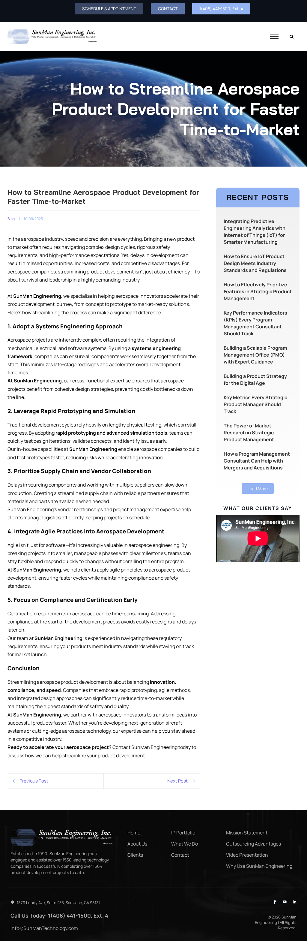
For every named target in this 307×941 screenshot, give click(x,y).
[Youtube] (285, 902)
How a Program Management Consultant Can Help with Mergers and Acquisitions (257, 461)
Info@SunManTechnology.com (44, 928)
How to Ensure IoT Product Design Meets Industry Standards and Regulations (255, 263)
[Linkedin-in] (295, 902)
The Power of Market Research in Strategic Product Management (249, 432)
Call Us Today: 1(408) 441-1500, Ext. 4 (59, 915)
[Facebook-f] (275, 902)
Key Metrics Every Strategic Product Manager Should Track (255, 404)
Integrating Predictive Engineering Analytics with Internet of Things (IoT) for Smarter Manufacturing (254, 231)
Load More (258, 488)
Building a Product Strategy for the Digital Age (255, 379)
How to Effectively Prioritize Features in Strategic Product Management (258, 291)
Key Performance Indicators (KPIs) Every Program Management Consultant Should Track (255, 323)
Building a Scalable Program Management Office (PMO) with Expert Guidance (255, 355)
